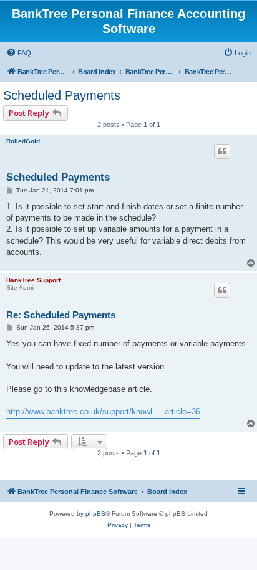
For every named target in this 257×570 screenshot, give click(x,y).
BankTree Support (33, 280)
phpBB (95, 513)
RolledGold (23, 141)
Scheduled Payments (61, 95)
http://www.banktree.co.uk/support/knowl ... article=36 (103, 411)
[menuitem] (18, 52)
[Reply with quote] (222, 151)
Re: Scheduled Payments (60, 315)
